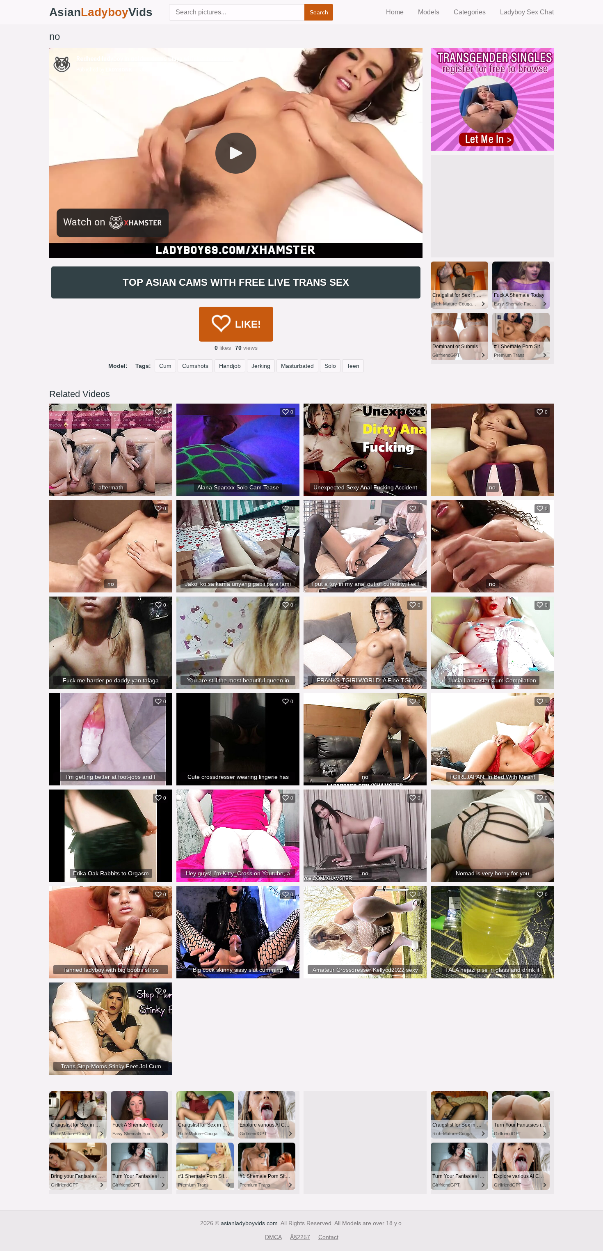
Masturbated (297, 366)
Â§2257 (300, 1237)
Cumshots (195, 366)
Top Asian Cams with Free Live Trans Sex (236, 282)
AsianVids (101, 12)
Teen (353, 366)
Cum (165, 366)
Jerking (260, 366)
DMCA (273, 1237)
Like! (248, 324)
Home (395, 12)
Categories (470, 12)
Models (428, 12)
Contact (328, 1237)
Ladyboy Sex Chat (527, 12)
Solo (330, 366)
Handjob (230, 366)
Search (319, 12)
